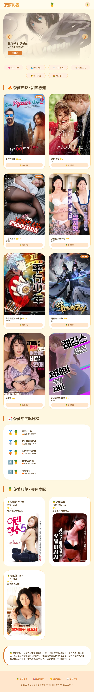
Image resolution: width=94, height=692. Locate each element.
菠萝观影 (15, 53)
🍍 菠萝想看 (24, 165)
